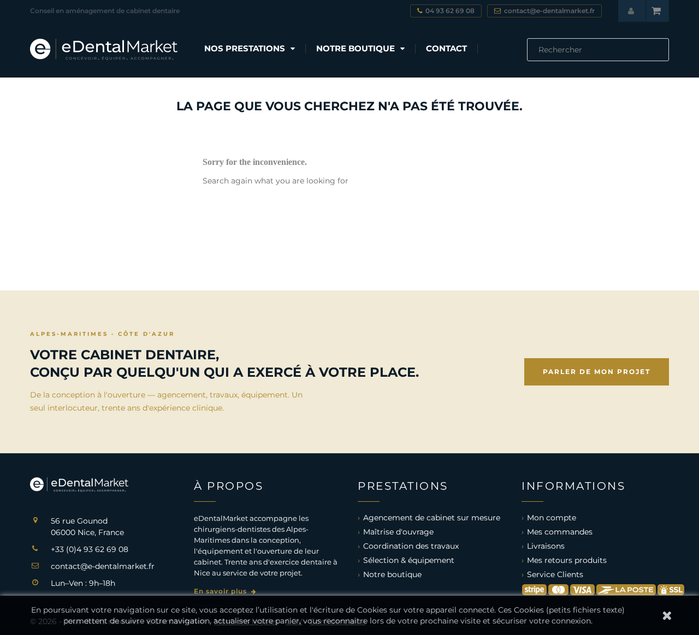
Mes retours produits (567, 560)
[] (664, 57)
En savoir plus (221, 591)
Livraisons (546, 546)
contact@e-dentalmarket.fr (103, 566)
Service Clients (555, 574)
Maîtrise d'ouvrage (398, 532)
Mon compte (551, 518)
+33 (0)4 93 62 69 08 (89, 549)
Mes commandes (560, 532)
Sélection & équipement (408, 560)
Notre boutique (392, 574)
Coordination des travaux (411, 546)
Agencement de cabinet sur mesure (431, 518)
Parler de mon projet (596, 371)
